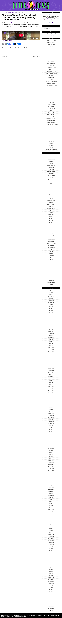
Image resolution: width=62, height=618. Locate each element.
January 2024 (51, 333)
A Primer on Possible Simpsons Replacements (32, 55)
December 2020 (51, 390)
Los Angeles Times (51, 220)
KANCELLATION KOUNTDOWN (51, 81)
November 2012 (51, 466)
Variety (51, 267)
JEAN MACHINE (51, 77)
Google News (51, 206)
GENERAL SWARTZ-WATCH (51, 73)
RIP (51, 110)
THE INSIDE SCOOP (51, 122)
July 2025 (51, 304)
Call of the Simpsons (51, 171)
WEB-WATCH (51, 141)
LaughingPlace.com (51, 218)
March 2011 (51, 507)
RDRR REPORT (51, 106)
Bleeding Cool (51, 167)
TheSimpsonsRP (51, 241)
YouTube (4, 40)
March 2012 (51, 483)
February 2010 (51, 534)
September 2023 (51, 337)
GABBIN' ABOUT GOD (51, 71)
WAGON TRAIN (51, 139)
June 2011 (51, 501)
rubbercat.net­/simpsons (47, 18)
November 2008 (51, 561)
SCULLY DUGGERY (51, 114)
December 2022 (51, 351)
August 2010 (51, 522)
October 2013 (51, 446)
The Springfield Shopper (51, 243)
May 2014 (51, 431)
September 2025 (51, 302)
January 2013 (51, 462)
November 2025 (51, 298)
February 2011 (51, 509)
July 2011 (51, 499)
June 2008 (51, 571)
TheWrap (51, 251)
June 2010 (51, 526)
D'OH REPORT (51, 61)
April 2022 (51, 364)
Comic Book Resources (51, 175)
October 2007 (51, 583)
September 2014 (51, 423)
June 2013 (51, 452)
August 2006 (51, 610)
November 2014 (51, 419)
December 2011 (51, 489)
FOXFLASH (51, 202)
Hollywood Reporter (51, 208)
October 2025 (51, 300)
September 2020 (51, 396)
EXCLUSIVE (51, 65)
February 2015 (51, 413)
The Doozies (20, 47)
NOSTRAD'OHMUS (51, 98)
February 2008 (51, 577)
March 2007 (51, 595)
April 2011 (51, 505)
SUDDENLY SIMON (51, 120)
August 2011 (51, 497)
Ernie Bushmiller (13, 47)
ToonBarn (51, 253)
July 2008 (51, 569)
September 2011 (51, 495)
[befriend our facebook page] (53, 34)
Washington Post (51, 278)
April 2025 (51, 310)
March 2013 (51, 458)
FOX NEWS (51, 69)
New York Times (51, 226)
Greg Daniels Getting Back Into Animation (9, 55)
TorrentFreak (51, 255)
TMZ (51, 257)
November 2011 (51, 491)
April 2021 (51, 382)
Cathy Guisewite (5, 47)
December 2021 (51, 372)
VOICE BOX (51, 137)
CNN (51, 183)
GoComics (10, 40)
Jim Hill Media (51, 214)
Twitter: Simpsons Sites (51, 261)
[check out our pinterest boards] (57, 34)
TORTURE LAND (51, 128)
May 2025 (51, 308)
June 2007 (51, 589)
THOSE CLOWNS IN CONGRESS (51, 124)
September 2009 (51, 544)
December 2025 (51, 296)
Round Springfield (51, 233)
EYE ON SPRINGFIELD (51, 67)
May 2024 (51, 325)
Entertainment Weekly (51, 200)
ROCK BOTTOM (51, 112)
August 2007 (51, 585)
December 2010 (51, 513)
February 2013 (51, 460)
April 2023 (51, 343)
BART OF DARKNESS (51, 165)
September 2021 (51, 376)
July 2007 (51, 587)
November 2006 (51, 604)
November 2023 (51, 335)
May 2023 (51, 341)
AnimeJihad (51, 161)
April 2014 (51, 433)
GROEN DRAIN (51, 75)
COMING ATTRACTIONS (51, 57)
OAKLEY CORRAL (51, 100)
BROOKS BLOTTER (51, 55)
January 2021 (51, 388)
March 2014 (51, 435)
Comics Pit (51, 177)
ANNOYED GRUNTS (51, 42)
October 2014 (51, 421)
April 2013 (51, 456)
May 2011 (51, 503)
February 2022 (51, 368)
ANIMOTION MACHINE (51, 40)
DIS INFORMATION (51, 63)
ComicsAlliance (51, 179)
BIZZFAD (51, 48)
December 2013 (51, 442)
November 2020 (51, 392)
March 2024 (51, 329)
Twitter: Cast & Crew (51, 259)
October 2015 (51, 401)
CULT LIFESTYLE (51, 59)
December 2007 (51, 579)
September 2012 (51, 470)
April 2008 (51, 575)
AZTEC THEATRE (5, 12)
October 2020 (51, 394)
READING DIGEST (51, 108)
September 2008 (51, 565)
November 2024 (51, 316)
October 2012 (51, 468)
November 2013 (51, 444)
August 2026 (51, 290)
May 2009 (51, 550)
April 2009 (51, 552)
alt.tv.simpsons (51, 155)
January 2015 (51, 415)
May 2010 (51, 528)
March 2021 (51, 384)
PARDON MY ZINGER (51, 104)
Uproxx (51, 263)
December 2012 (51, 464)
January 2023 (51, 349)
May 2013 (51, 454)
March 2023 (51, 345)
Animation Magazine (51, 159)
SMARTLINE (51, 116)
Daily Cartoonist (51, 187)
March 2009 (51, 554)
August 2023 (51, 339)
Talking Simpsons (51, 245)
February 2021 (51, 386)
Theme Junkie (23, 616)
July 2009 (51, 548)
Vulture (51, 274)
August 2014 (51, 425)
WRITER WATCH (12, 12)
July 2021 (51, 378)
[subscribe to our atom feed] (44, 34)
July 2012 (51, 474)
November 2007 (51, 581)
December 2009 (51, 538)
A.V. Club (51, 163)
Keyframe (51, 216)
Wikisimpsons (51, 280)
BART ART (51, 46)
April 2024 (51, 327)
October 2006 (51, 606)
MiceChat (51, 222)
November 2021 (51, 374)
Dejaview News (51, 194)
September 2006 (51, 608)
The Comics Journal (51, 247)
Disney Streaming (51, 196)
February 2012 (51, 485)
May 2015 (51, 407)
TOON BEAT (51, 126)
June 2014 (51, 429)
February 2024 (51, 331)
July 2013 (51, 450)
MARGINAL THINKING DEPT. (51, 85)
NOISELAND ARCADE (51, 96)
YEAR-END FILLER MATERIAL (51, 149)
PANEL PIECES (51, 102)
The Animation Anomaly (51, 157)
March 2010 (51, 532)
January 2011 (51, 511)
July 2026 (51, 292)
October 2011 (51, 493)
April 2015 (51, 409)
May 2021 (51, 380)
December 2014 (51, 417)
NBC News (51, 224)
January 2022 (51, 370)
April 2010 (51, 530)
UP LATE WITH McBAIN (51, 135)
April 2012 (51, 481)
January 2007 (51, 600)
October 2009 (51, 542)
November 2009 (51, 540)
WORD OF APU (51, 145)
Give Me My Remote (51, 204)
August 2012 (51, 472)
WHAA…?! (51, 143)
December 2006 (51, 602)
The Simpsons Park (51, 239)
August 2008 (51, 567)
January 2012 (51, 487)
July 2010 (51, 524)
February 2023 (51, 347)
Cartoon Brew (51, 173)
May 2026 (51, 294)
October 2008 (51, 563)
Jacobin (51, 212)
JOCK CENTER (51, 79)
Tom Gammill (26, 47)
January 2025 (51, 314)
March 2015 (51, 411)
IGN (51, 210)
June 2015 (51, 405)
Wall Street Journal (51, 276)
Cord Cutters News (51, 181)
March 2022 (51, 366)
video (32, 47)
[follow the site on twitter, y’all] (48, 34)
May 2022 (51, 362)
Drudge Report (51, 198)
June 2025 (51, 306)
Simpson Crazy (51, 235)
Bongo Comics (51, 169)
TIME (51, 249)
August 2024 (51, 323)
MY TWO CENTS (51, 89)
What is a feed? (51, 35)
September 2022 (51, 355)
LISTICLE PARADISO (51, 83)
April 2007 (51, 593)
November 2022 (51, 353)
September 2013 (51, 448)
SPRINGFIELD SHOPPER (51, 118)
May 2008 (51, 573)
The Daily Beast (51, 185)
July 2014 (51, 427)
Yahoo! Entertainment (51, 282)
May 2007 (51, 591)
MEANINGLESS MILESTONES (51, 87)
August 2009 (51, 546)
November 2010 (51, 515)
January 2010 (51, 536)
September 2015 (51, 403)
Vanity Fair (51, 265)
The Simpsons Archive (51, 237)
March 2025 (51, 312)
